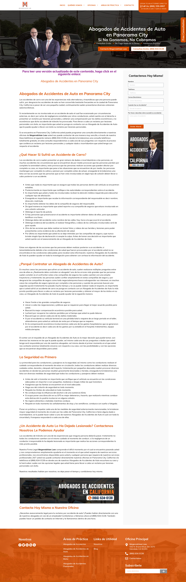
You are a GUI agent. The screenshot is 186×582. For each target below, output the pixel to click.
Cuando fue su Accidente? (137, 105)
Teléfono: (131, 89)
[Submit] (163, 571)
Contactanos (135, 558)
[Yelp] (34, 545)
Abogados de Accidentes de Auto (87, 414)
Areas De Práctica (110, 5)
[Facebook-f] (20, 545)
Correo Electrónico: (134, 97)
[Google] (30, 545)
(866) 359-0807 (157, 6)
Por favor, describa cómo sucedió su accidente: (144, 113)
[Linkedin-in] (27, 545)
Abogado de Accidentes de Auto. (77, 239)
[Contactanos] (126, 558)
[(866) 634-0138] (126, 553)
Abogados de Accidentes (74, 544)
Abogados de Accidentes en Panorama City (69, 81)
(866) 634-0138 (137, 553)
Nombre (131, 81)
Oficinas (91, 5)
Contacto (129, 5)
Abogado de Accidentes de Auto (102, 124)
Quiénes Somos (75, 5)
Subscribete (133, 565)
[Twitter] (23, 545)
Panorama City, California (48, 132)
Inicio (62, 5)
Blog (96, 549)
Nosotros (98, 544)
